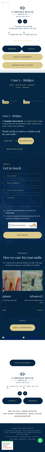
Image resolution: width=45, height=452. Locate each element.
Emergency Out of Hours (22, 65)
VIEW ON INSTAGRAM (23, 363)
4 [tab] (23, 320)
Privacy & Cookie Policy (12, 437)
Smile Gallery (21, 85)
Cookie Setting (31, 439)
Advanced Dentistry (22, 416)
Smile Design (8, 414)
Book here (8, 141)
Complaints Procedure (25, 437)
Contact (31, 49)
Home (11, 85)
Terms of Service (21, 434)
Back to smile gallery (15, 149)
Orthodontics (21, 414)
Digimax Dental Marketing (34, 431)
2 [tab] (21, 320)
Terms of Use (35, 437)
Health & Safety (13, 439)
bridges (34, 121)
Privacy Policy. (10, 213)
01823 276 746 (16, 34)
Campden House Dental (22, 27)
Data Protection (22, 439)
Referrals (12, 49)
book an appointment (22, 57)
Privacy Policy (35, 432)
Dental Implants (35, 414)
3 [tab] (22, 320)
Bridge (31, 85)
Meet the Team (14, 411)
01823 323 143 (31, 34)
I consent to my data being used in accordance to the (21, 212)
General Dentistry (29, 411)
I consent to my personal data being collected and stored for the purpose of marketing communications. (23, 217)
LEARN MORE (27, 310)
